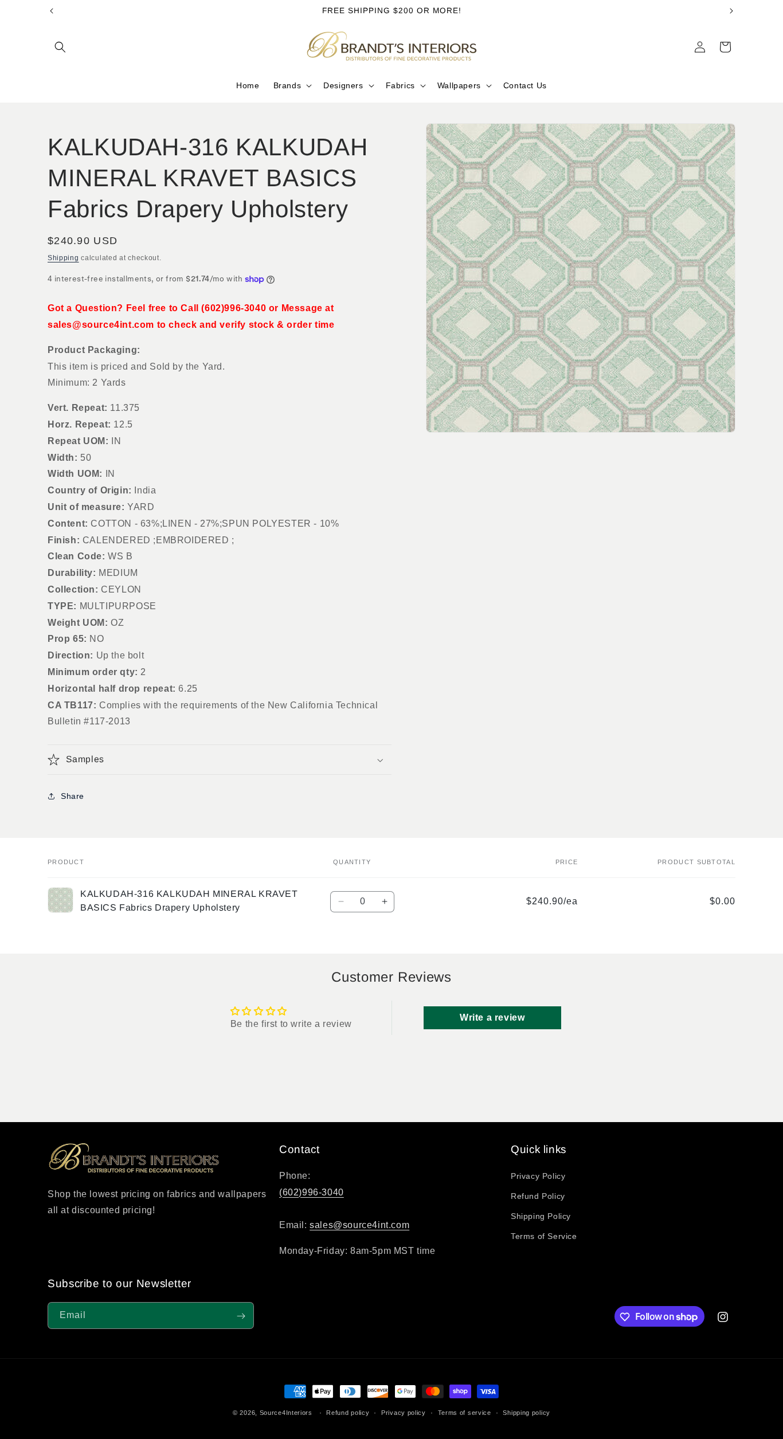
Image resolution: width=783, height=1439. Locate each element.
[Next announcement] (731, 11)
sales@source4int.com (359, 1225)
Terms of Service (544, 1236)
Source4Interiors (286, 1412)
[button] (60, 47)
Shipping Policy (541, 1216)
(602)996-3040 (311, 1192)
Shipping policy (526, 1412)
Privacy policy (403, 1412)
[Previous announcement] (51, 11)
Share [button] (72, 796)
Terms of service (464, 1412)
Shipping (63, 258)
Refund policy (347, 1412)
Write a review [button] (492, 1017)
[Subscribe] (240, 1316)
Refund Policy (538, 1196)
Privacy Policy (538, 1176)
